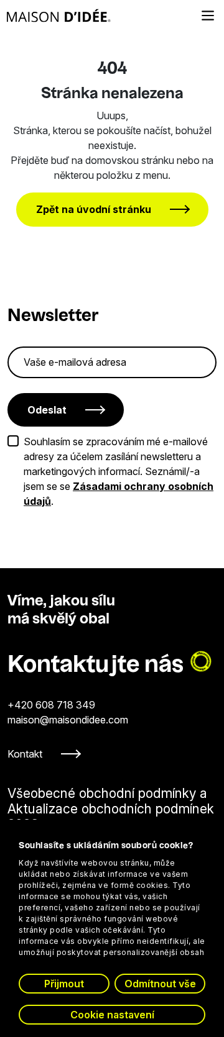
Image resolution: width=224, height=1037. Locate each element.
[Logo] (59, 15)
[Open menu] (208, 15)
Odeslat (47, 410)
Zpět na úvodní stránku (93, 209)
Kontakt (24, 754)
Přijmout (64, 983)
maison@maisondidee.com (67, 719)
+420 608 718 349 (51, 705)
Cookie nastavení (112, 1014)
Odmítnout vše (160, 983)
